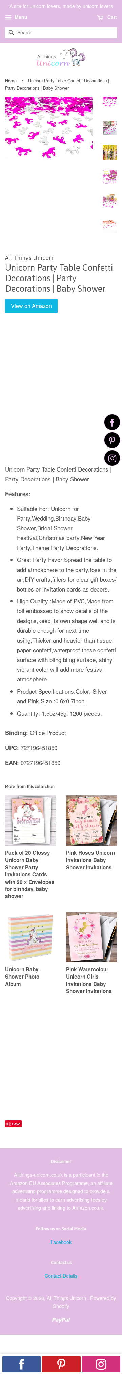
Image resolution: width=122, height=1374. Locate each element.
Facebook (61, 1241)
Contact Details (61, 1275)
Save (16, 1123)
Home (11, 80)
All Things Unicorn (67, 1297)
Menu (20, 17)
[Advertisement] (61, 394)
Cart (111, 17)
